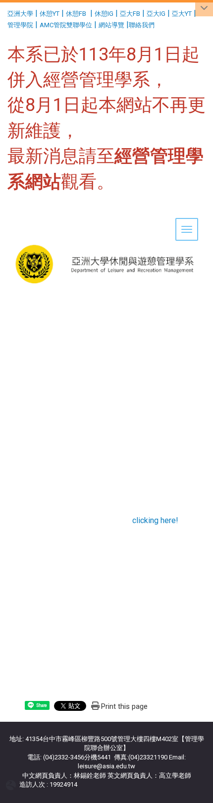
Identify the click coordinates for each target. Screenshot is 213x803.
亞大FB (130, 13)
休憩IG (104, 13)
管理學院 (20, 25)
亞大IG (156, 13)
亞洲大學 (20, 13)
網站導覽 (111, 25)
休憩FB (76, 13)
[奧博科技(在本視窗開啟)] (12, 785)
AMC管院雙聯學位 (66, 25)
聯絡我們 (142, 25)
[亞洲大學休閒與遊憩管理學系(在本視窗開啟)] (106, 233)
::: (3, 12)
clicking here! (155, 520)
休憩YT (49, 13)
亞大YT (182, 13)
